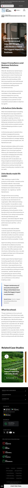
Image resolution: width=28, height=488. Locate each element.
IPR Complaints (9, 470)
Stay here (21, 5)
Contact (7, 468)
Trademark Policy (10, 475)
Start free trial (15, 486)
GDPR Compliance (10, 478)
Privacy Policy (19, 473)
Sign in (24, 10)
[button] (17, 10)
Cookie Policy (19, 475)
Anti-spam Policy (18, 470)
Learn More (11, 424)
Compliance (19, 468)
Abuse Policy (19, 478)
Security (13, 468)
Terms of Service (10, 473)
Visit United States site (8, 5)
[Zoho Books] (6, 10)
